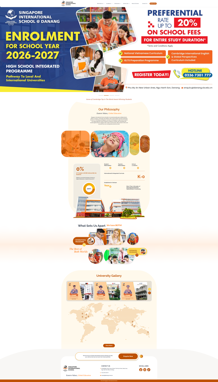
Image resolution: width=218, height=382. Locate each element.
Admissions (117, 3)
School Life (125, 3)
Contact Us (144, 3)
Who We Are (100, 3)
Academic (108, 3)
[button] (153, 4)
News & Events (135, 3)
